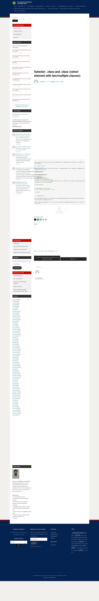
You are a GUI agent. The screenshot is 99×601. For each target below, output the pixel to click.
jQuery (62, 81)
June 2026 (14, 303)
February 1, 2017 (54, 81)
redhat (84, 545)
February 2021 (15, 364)
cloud (72, 537)
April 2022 (14, 342)
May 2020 (14, 368)
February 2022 (15, 345)
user (84, 550)
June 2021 (14, 359)
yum (72, 552)
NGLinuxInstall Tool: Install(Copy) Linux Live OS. (70, 8)
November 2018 (15, 393)
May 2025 (14, 309)
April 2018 (14, 405)
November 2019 (15, 375)
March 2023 (14, 326)
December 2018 (15, 392)
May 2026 (14, 304)
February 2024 (15, 312)
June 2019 (14, 382)
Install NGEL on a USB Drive (20, 246)
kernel (77, 541)
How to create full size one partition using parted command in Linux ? (23, 136)
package (79, 543)
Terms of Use (46, 577)
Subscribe (34, 543)
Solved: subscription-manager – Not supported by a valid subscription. (23, 184)
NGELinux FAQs (39, 6)
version (86, 550)
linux (42, 251)
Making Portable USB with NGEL (21, 252)
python (80, 545)
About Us (70, 6)
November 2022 (15, 331)
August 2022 (15, 336)
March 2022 (14, 344)
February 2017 (15, 413)
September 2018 (16, 396)
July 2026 (14, 301)
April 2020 (14, 370)
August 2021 (15, 355)
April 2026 (14, 306)
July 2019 (14, 380)
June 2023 (14, 324)
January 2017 (15, 415)
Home (15, 6)
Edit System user (17, 278)
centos (77, 535)
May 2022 (14, 340)
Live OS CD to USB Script (53, 8)
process (86, 543)
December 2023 (15, 316)
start (72, 550)
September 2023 (16, 319)
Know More (14, 518)
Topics (52, 6)
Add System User (17, 275)
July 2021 (14, 357)
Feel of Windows (30, 6)
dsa (39, 251)
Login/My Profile (17, 31)
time (77, 550)
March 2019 (14, 387)
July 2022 (14, 337)
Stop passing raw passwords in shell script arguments (21, 94)
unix (56, 251)
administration (78, 532)
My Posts (15, 37)
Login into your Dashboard (19, 10)
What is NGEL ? (21, 6)
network (72, 543)
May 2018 (14, 403)
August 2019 (15, 378)
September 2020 (16, 367)
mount (85, 541)
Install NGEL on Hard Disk (20, 249)
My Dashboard (17, 34)
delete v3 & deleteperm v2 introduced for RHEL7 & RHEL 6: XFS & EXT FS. (29, 8)
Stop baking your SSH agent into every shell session (21, 84)
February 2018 (15, 408)
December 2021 (15, 349)
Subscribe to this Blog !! (80, 6)
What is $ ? (72, 259)
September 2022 (16, 334)
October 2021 (15, 352)
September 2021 (16, 354)
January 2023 (15, 327)
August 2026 (15, 299)
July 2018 (14, 400)
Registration (17, 28)
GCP (83, 539)
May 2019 (14, 383)
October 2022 (15, 332)
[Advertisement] (59, 33)
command (76, 537)
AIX (86, 532)
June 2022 (14, 339)
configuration (85, 537)
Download (48, 6)
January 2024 (15, 314)
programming (51, 251)
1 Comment (20, 52)
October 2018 (15, 395)
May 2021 (14, 360)
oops (46, 251)
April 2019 (14, 385)
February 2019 (15, 388)
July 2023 (14, 322)
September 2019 (16, 377)
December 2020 (15, 365)
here (21, 126)
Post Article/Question (62, 6)
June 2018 (14, 401)
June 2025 (14, 308)
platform (83, 543)
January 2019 (15, 390)
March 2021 (14, 362)
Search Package (17, 286)
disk (72, 539)
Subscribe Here (17, 267)
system (75, 550)
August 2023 (15, 321)
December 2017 (15, 411)
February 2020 (15, 372)
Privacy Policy (53, 577)
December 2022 (15, 329)
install (75, 541)
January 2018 (15, 410)
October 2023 (15, 317)
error (77, 539)
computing (80, 537)
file (79, 539)
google (86, 539)
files (81, 539)
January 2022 (15, 347)
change (82, 535)
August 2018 (15, 398)
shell (87, 547)
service (84, 547)
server (80, 547)
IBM (72, 541)
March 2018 (14, 406)
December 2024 (15, 311)
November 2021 (15, 350)
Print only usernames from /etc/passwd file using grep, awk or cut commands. (23, 148)
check (85, 535)
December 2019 (15, 373)
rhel (73, 547)
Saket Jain (42, 81)
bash (72, 535)
